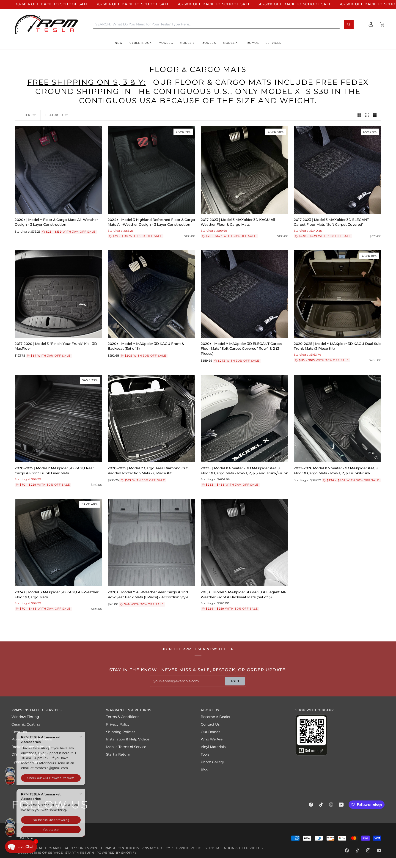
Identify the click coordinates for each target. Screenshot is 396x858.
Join (235, 681)
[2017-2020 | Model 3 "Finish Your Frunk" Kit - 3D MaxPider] (58, 294)
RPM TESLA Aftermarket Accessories (53, 848)
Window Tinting (25, 717)
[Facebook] (311, 805)
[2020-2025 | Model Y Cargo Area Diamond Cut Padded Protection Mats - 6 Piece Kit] (151, 418)
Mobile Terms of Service (126, 747)
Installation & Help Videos (127, 739)
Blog (205, 769)
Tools (205, 754)
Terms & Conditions (122, 717)
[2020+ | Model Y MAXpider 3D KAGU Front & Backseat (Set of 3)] (151, 294)
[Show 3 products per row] (367, 115)
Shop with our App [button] (314, 710)
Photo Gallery (212, 762)
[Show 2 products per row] (359, 115)
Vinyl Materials (213, 747)
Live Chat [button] (25, 847)
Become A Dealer (216, 717)
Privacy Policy (117, 724)
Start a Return (118, 754)
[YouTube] (341, 805)
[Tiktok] (321, 805)
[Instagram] (331, 805)
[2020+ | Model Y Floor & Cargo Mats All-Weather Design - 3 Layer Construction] (58, 170)
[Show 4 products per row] (376, 115)
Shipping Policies (120, 732)
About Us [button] (210, 710)
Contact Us (210, 724)
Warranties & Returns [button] (128, 710)
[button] (118, 43)
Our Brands (210, 732)
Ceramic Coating (25, 724)
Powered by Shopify (116, 852)
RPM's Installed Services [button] (36, 710)
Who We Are (212, 739)
